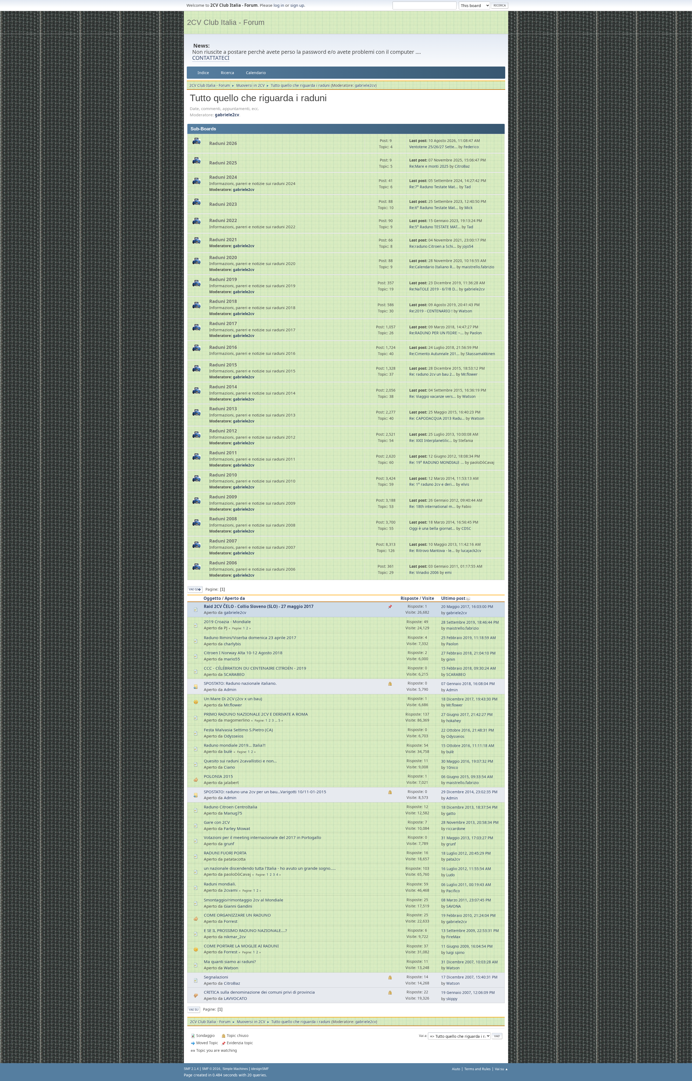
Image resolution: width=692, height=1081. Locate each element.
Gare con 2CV (217, 822)
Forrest (230, 921)
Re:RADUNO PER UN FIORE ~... (436, 332)
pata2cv (453, 859)
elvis (465, 484)
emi (448, 572)
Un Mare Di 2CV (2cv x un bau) (233, 698)
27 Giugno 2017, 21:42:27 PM (467, 714)
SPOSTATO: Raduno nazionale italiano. (240, 683)
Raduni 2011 (223, 452)
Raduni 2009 (223, 497)
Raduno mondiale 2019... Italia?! (234, 745)
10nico (452, 767)
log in (279, 5)
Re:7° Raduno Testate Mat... (433, 186)
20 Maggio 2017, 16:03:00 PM (467, 606)
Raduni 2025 (223, 163)
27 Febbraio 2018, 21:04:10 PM (468, 653)
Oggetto (212, 598)
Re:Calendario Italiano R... (432, 266)
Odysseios (233, 736)
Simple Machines (235, 1069)
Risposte (409, 598)
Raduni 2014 (223, 387)
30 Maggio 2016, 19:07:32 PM (467, 761)
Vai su (193, 1009)
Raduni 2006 (223, 563)
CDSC (466, 528)
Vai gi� (195, 589)
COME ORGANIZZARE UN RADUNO (237, 915)
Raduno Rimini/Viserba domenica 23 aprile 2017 (250, 637)
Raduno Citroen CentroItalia (230, 806)
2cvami (231, 890)
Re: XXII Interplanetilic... (430, 440)
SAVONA (453, 906)
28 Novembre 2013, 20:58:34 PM (469, 822)
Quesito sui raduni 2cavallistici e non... (240, 760)
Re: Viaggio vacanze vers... (432, 396)
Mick (468, 207)
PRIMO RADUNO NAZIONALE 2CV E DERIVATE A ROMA (256, 714)
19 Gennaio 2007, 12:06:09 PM (468, 992)
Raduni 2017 (223, 323)
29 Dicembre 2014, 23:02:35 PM (469, 791)
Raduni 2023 (223, 204)
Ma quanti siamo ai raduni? (230, 961)
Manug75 (233, 813)
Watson (465, 310)
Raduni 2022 (223, 220)
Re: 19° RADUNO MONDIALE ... (436, 462)
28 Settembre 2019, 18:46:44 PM (470, 622)
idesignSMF (260, 1069)
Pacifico (453, 890)
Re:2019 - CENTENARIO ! (431, 310)
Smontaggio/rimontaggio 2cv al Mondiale (243, 900)
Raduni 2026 (223, 143)
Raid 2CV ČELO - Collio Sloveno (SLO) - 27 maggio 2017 (259, 606)
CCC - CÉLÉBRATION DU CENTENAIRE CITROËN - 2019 (255, 668)
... (276, 720)
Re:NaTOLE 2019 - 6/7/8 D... (433, 289)
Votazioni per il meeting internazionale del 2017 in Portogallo (262, 837)
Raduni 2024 (223, 177)
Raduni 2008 (223, 518)
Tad (467, 186)
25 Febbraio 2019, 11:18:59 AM (468, 637)
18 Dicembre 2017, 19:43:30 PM (469, 699)
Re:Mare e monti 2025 (428, 166)
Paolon (476, 332)
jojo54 (468, 246)
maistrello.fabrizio (478, 266)
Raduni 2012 (223, 431)
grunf (229, 843)
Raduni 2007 (223, 541)
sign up (297, 5)
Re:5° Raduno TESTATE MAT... (435, 226)
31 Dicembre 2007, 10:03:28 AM (469, 961)
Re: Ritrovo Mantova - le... (432, 550)
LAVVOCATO (235, 998)
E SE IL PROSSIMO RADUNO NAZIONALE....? (245, 930)
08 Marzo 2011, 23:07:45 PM (466, 900)
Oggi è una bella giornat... (432, 528)
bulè (228, 751)
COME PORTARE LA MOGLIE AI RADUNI (241, 945)
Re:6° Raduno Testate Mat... (433, 207)
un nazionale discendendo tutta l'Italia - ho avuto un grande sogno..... (270, 868)
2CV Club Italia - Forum (225, 22)
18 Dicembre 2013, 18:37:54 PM (469, 807)
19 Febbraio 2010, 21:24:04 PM (468, 915)
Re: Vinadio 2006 (424, 572)
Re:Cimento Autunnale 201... (434, 353)
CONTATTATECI (210, 57)
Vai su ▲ (501, 1069)
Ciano (229, 767)
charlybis (232, 643)
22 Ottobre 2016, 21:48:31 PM (467, 730)
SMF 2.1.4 (191, 1069)
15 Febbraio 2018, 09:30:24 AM (468, 668)
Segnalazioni (216, 977)
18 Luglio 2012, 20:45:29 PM (466, 853)
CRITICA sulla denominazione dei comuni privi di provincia (259, 992)
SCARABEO (234, 674)
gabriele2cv (365, 85)
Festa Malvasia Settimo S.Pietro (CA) (238, 729)
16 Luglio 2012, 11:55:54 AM (466, 868)
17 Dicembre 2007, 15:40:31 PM (469, 977)
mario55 (232, 659)
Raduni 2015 (223, 365)
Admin (230, 689)
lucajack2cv (471, 550)
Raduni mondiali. (220, 884)
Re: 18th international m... (432, 506)
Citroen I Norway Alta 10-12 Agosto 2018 (243, 652)
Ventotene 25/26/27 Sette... (433, 146)
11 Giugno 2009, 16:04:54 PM (467, 946)
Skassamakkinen (480, 353)
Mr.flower (469, 374)
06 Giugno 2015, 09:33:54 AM (467, 776)
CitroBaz (462, 166)
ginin (450, 659)
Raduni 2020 (223, 257)
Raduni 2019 (223, 279)
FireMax (453, 936)
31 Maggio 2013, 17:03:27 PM (467, 837)
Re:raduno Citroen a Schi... (432, 246)
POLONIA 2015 (218, 776)
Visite (428, 598)
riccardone (455, 828)
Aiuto (456, 1069)
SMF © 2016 (211, 1069)
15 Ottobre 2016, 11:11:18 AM (467, 745)
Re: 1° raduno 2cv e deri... (432, 484)
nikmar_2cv (235, 936)
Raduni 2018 (223, 301)
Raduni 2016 (223, 347)
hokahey (453, 720)
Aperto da (235, 598)
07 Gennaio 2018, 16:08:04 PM (468, 683)
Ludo (450, 874)
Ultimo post (453, 598)
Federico (471, 146)
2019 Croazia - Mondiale (227, 621)
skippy (451, 998)
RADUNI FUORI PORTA (225, 852)
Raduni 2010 (223, 475)
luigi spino (455, 952)
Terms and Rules (477, 1069)
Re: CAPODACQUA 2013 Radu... (437, 418)
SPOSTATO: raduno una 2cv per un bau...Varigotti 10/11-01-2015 (265, 791)
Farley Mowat (237, 828)
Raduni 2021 (223, 239)
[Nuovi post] (198, 144)
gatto (450, 813)
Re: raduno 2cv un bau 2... (432, 374)
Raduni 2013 (223, 408)
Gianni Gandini (238, 906)
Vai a (422, 1035)
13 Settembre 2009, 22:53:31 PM (470, 930)
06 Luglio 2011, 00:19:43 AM (466, 884)
